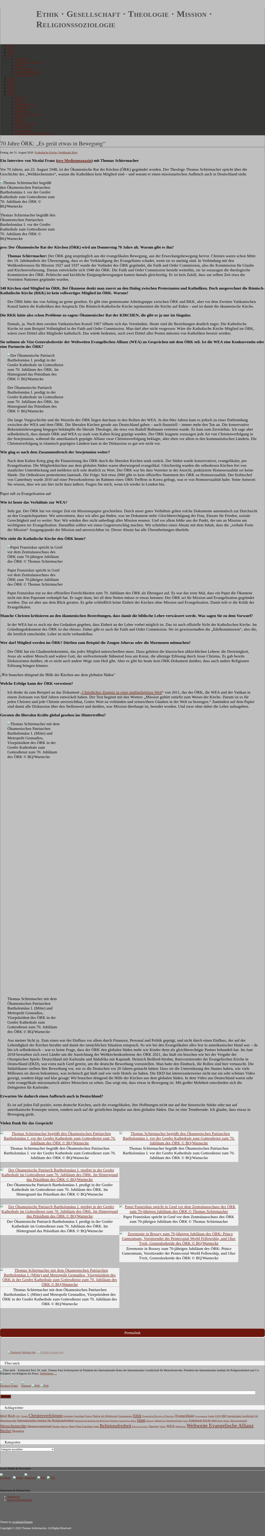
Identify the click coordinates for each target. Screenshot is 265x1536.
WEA (171, 1426)
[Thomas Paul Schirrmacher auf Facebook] (5, 1385)
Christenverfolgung (46, 1415)
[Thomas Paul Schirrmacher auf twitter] (15, 1385)
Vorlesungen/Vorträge (27, 114)
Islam (141, 1420)
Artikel (11, 81)
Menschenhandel (238, 1420)
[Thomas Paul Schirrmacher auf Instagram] (26, 1385)
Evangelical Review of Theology (158, 1416)
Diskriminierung (125, 1416)
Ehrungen (20, 65)
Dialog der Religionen (105, 1416)
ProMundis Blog (67, 152)
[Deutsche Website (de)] (21, 1352)
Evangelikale (184, 1416)
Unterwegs (21, 117)
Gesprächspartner (24, 104)
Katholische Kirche (46, 152)
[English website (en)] (50, 1352)
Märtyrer (64, 1426)
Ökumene (18, 1431)
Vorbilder (20, 97)
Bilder (10, 94)
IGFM (218, 1416)
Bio (9, 55)
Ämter (11, 78)
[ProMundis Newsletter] (36, 1385)
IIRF (223, 1416)
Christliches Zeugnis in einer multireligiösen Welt (122, 692)
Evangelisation (201, 1416)
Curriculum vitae (24, 68)
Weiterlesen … (48, 1373)
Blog (10, 49)
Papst (72, 1426)
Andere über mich (25, 75)
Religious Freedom (140, 1426)
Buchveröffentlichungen (28, 71)
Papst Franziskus (84, 1426)
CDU (18, 1416)
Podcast (11, 91)
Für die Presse (23, 127)
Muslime (56, 1426)
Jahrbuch (150, 1421)
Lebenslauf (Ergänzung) (28, 62)
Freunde (19, 101)
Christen (24, 1416)
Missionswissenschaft (39, 1426)
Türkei (162, 1426)
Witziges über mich (25, 123)
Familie (211, 1416)
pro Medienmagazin (74, 160)
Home (10, 45)
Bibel (3, 1416)
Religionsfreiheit (115, 1425)
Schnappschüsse (24, 130)
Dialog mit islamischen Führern (32, 133)
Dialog (88, 1416)
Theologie (153, 1426)
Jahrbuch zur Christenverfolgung (168, 1421)
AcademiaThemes (22, 1522)
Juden (185, 1421)
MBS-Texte (217, 1420)
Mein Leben (21, 110)
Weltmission (180, 1426)
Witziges (19, 120)
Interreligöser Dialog (127, 1421)
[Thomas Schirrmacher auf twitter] (18, 1477)
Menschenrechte (13, 1426)
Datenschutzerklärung (19, 1500)
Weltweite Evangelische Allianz (220, 1425)
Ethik (137, 1416)
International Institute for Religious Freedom (96, 1420)
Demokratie (68, 1416)
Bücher (11, 84)
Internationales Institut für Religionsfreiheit (45, 1420)
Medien (226, 1421)
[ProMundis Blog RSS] (45, 1385)
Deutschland (79, 1416)
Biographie (21, 58)
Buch (11, 1416)
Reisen (11, 52)
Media (11, 88)
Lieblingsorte (22, 107)
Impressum (13, 1496)
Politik (96, 1426)
